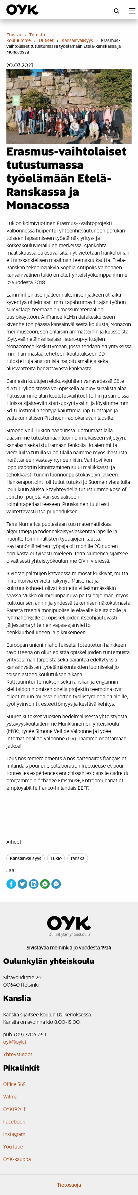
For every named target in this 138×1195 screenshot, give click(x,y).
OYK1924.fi (15, 1109)
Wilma (10, 1096)
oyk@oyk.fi (15, 1041)
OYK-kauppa (17, 1159)
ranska (77, 858)
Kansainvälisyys (25, 858)
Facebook (14, 1121)
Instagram (14, 1134)
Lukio (56, 858)
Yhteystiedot (17, 1054)
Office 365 (14, 1084)
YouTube (13, 1146)
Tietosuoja (69, 1184)
